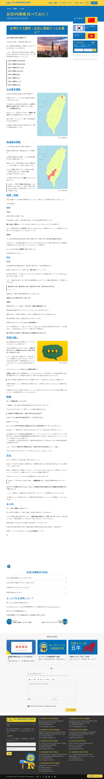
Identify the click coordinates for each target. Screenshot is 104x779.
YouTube (49, 777)
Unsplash (64, 363)
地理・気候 (20, 68)
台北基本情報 (21, 61)
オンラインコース (54, 607)
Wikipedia (64, 138)
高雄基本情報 (21, 64)
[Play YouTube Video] (37, 551)
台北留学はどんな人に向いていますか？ (18, 587)
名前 (29, 699)
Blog (9, 9)
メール (55, 699)
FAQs (19, 85)
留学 (32, 516)
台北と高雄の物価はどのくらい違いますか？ (19, 578)
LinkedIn (46, 777)
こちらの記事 (33, 531)
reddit (52, 777)
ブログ (88, 3)
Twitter (40, 777)
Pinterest (55, 777)
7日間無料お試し (19, 611)
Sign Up (94, 3)
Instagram (43, 777)
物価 (18, 74)
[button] (51, 668)
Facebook (37, 777)
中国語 (15, 9)
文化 (18, 78)
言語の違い (20, 71)
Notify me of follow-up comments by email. (43, 706)
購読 (94, 50)
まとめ (19, 81)
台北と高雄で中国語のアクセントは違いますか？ (20, 583)
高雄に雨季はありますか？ (14, 592)
